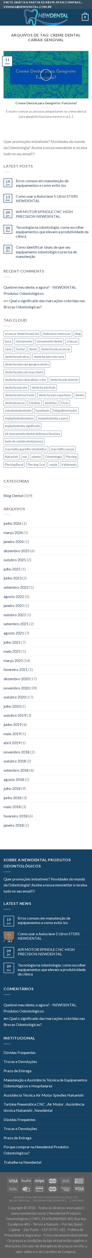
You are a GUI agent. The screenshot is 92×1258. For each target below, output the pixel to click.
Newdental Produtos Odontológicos (45, 1197)
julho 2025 (12, 569)
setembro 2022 (16, 587)
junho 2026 (12, 523)
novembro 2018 (16, 752)
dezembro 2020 (16, 678)
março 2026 (13, 532)
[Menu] (6, 17)
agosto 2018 (14, 779)
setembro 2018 (16, 770)
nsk (24, 457)
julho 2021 (12, 642)
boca (8, 341)
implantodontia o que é (53, 418)
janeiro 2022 (14, 605)
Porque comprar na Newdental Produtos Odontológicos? (36, 1149)
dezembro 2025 (16, 550)
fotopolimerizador (65, 410)
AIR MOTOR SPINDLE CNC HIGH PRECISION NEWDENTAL (44, 213)
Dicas (65, 403)
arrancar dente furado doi (22, 334)
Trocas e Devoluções (20, 1061)
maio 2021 (12, 651)
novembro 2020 (16, 688)
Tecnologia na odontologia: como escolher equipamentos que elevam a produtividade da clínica (52, 231)
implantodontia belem (19, 418)
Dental (20, 349)
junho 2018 (12, 797)
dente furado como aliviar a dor (25, 380)
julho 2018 (12, 788)
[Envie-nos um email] (56, 154)
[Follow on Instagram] (44, 154)
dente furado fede (43, 387)
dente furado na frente (19, 395)
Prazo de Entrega (17, 1070)
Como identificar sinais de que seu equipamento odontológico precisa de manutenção (46, 251)
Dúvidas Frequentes (20, 1052)
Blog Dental (13, 495)
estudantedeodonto (18, 410)
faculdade (42, 410)
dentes (79, 395)
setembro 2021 (16, 623)
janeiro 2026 (14, 541)
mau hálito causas (62, 449)
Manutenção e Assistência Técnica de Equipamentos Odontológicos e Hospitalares (45, 1083)
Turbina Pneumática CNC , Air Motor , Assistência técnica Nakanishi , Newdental (44, 1107)
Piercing (71, 457)
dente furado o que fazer (55, 395)
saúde (53, 464)
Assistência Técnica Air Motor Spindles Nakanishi (44, 1095)
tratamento (69, 464)
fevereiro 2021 (16, 669)
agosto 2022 (14, 596)
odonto (36, 457)
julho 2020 (12, 706)
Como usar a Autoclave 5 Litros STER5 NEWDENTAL (47, 198)
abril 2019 (12, 742)
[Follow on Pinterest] (61, 154)
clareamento (24, 341)
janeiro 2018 (14, 825)
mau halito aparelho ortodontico (26, 449)
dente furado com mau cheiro (24, 372)
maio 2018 (12, 806)
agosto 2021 (14, 633)
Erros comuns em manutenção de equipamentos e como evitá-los (42, 182)
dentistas (51, 403)
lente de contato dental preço (24, 441)
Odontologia (53, 457)
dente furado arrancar (55, 349)
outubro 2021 (15, 614)
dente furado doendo (64, 380)
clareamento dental (49, 341)
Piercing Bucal (14, 464)
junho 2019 (12, 724)
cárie (8, 349)
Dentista (34, 403)
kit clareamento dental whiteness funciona (32, 434)
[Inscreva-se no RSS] (67, 154)
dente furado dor (16, 387)
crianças (72, 341)
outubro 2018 (15, 761)
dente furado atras (17, 357)
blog (78, 334)
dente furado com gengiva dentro (27, 364)
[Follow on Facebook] (38, 154)
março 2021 (13, 660)
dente (33, 349)
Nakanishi (11, 457)
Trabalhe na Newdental (22, 1162)
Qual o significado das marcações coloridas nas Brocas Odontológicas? (44, 303)
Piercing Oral (36, 464)
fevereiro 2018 (16, 816)
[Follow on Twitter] (50, 154)
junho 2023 (12, 578)
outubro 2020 (15, 697)
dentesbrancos (15, 403)
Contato (76, 1200)
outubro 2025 (15, 559)
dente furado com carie (49, 357)
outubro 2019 (15, 715)
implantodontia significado (22, 426)
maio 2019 (12, 733)
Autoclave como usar (57, 334)
